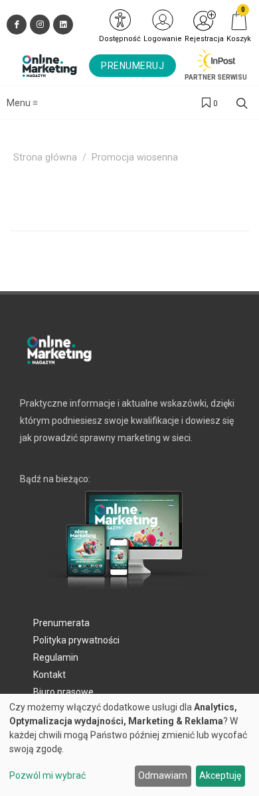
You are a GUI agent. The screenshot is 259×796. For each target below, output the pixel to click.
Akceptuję (220, 775)
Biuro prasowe (63, 692)
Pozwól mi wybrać (47, 775)
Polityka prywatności (76, 640)
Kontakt (49, 674)
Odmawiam (162, 775)
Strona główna (45, 157)
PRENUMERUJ (132, 65)
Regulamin (55, 657)
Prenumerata (61, 623)
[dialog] (129, 745)
